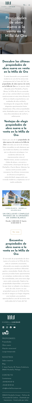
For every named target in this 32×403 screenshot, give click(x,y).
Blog (3, 364)
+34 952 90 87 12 (8, 382)
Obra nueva (6, 345)
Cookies (15, 397)
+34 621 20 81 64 (8, 385)
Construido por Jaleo (20, 400)
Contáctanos (6, 378)
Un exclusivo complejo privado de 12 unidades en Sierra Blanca (16, 213)
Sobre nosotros (7, 360)
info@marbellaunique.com (11, 388)
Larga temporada (8, 351)
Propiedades (6, 342)
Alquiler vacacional (9, 348)
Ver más (16, 232)
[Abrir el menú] (29, 5)
